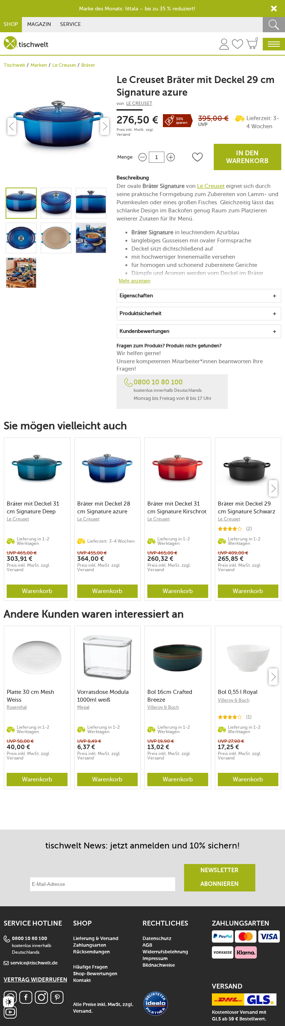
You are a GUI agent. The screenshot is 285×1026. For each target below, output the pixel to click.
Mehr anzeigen (134, 281)
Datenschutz (156, 938)
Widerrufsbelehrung (165, 952)
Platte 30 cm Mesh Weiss (30, 696)
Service (70, 24)
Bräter (88, 65)
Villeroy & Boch (163, 707)
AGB (147, 945)
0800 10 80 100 (158, 382)
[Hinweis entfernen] (273, 8)
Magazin (39, 24)
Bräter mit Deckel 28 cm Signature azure (103, 507)
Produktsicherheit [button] (140, 313)
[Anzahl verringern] (142, 156)
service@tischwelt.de (34, 963)
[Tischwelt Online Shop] (26, 43)
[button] (197, 157)
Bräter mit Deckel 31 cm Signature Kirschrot (176, 507)
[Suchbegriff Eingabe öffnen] (274, 24)
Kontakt (82, 980)
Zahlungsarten (89, 945)
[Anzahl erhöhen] (170, 156)
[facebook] (25, 1001)
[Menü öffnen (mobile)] (274, 44)
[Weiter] (273, 488)
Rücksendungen (91, 952)
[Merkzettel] (237, 45)
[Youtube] (10, 1016)
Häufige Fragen (90, 967)
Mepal (83, 707)
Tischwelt (14, 65)
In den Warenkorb (247, 157)
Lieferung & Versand (95, 938)
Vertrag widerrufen (35, 980)
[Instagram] (41, 1001)
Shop (11, 24)
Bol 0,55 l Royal (238, 692)
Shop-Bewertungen (95, 974)
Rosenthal (17, 707)
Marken (38, 65)
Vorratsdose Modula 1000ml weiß (103, 696)
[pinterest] (56, 1001)
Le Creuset (64, 65)
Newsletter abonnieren (219, 877)
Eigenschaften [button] (136, 295)
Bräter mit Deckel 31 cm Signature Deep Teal (33, 507)
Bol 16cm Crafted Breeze (169, 696)
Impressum (155, 958)
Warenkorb (37, 591)
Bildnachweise (158, 965)
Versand (123, 134)
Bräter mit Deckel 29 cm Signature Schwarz (246, 507)
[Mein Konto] (224, 45)
